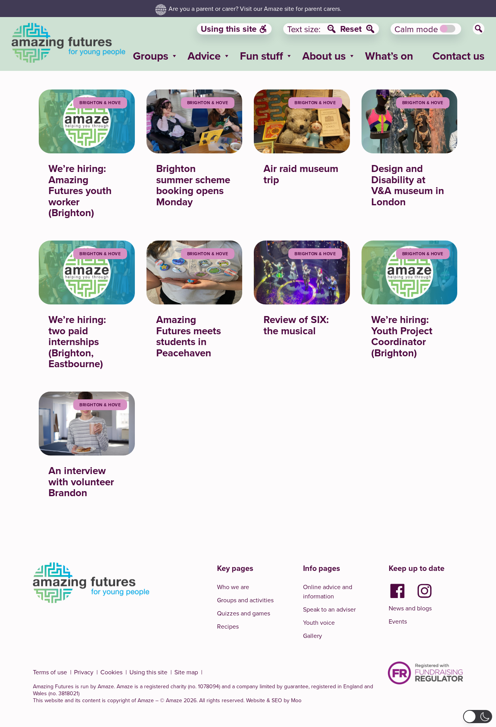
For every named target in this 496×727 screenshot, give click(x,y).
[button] (477, 716)
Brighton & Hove (100, 103)
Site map (186, 672)
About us (324, 56)
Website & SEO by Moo (273, 700)
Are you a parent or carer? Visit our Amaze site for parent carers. (255, 8)
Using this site (229, 29)
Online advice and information (327, 591)
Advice (204, 56)
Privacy (83, 672)
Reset (351, 29)
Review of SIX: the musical (296, 325)
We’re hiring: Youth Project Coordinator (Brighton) (401, 336)
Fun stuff (261, 56)
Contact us (458, 56)
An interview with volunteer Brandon (81, 481)
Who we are (233, 587)
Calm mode (416, 29)
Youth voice (319, 622)
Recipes (228, 626)
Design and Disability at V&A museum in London (407, 185)
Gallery (312, 635)
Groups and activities (245, 600)
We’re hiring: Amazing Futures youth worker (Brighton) (80, 190)
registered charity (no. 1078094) (182, 686)
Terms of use (50, 672)
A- (331, 29)
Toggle (447, 29)
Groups (150, 56)
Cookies (111, 672)
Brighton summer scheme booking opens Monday (193, 185)
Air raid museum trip (301, 174)
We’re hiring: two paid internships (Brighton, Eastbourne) (77, 341)
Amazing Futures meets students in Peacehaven (188, 336)
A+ (370, 29)
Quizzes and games (243, 613)
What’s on (389, 56)
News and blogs (410, 608)
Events (398, 621)
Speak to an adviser (329, 609)
